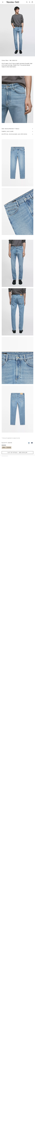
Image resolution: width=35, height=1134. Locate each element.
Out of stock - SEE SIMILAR (17, 452)
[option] (29, 442)
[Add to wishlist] (13, 443)
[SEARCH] (27, 2)
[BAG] (32, 2)
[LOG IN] (30, 2)
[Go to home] (12, 2)
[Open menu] (3, 2)
